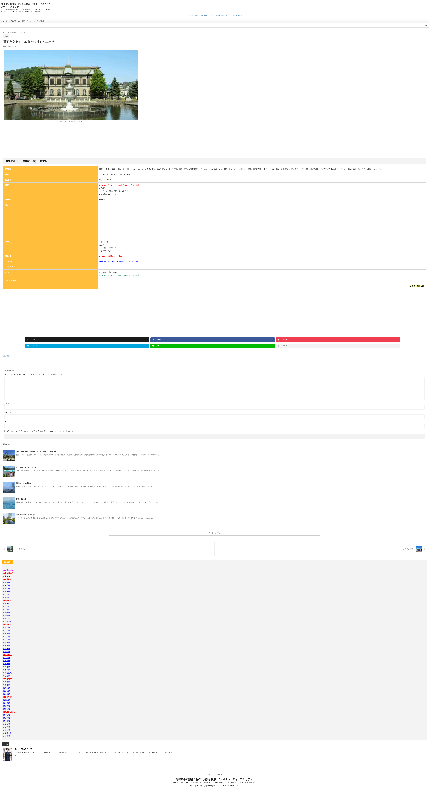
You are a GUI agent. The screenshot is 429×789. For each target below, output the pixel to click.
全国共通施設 (237, 15)
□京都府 (6, 661)
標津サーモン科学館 (23, 483)
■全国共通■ (8, 570)
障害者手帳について (223, 15)
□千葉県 (6, 615)
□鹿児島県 (7, 733)
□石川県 (6, 634)
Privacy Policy (218, 774)
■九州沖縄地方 (9, 712)
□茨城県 (6, 603)
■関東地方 (7, 600)
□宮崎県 (6, 730)
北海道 (7, 356)
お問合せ (208, 774)
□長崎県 (6, 721)
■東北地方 (7, 579)
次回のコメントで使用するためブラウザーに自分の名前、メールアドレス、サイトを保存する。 (40, 431)
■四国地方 (7, 697)
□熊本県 (6, 724)
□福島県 (6, 597)
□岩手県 (6, 585)
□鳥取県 (6, 682)
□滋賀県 (6, 658)
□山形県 (6, 594)
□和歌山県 (7, 673)
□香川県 (6, 703)
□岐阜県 (6, 646)
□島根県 (6, 685)
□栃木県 (6, 606)
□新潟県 (6, 627)
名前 (6, 403)
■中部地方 (7, 624)
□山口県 (6, 694)
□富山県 (6, 631)
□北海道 (6, 576)
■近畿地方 (7, 655)
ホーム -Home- (192, 15)
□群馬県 (6, 609)
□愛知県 (6, 652)
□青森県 (6, 582)
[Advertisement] (214, 140)
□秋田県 (6, 588)
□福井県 (6, 637)
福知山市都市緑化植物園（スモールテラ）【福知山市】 (37, 452)
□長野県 (6, 643)
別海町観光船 (21, 499)
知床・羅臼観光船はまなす (26, 467)
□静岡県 (6, 649)
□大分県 (6, 727)
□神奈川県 (7, 621)
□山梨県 (6, 640)
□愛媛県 (6, 706)
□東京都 (6, 618)
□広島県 (6, 691)
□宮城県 (6, 591)
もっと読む (216, 533)
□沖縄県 (6, 736)
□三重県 (6, 676)
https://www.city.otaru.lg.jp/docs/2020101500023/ (118, 261)
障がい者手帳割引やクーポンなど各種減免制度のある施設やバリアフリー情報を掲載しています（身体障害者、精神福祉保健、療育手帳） (214, 782)
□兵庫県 (6, 667)
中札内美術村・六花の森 (25, 515)
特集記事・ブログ (207, 15)
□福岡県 (6, 715)
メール (7, 412)
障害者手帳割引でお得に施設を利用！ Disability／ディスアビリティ (214, 779)
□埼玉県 (6, 612)
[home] (16, 756)
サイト (6, 422)
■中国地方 (7, 679)
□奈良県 (6, 670)
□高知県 (6, 709)
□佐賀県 (6, 718)
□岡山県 (6, 688)
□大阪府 (6, 664)
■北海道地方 (8, 573)
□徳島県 (6, 700)
